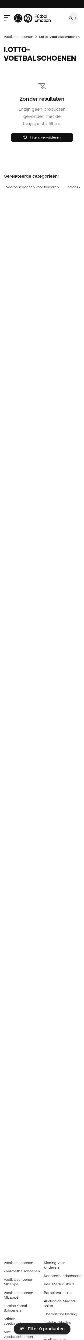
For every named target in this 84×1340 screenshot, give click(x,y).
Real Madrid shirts (59, 1284)
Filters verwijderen (45, 137)
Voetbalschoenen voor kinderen (32, 187)
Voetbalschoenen (18, 36)
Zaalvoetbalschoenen (22, 1271)
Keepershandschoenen (64, 1276)
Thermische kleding (60, 1314)
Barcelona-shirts (58, 1292)
